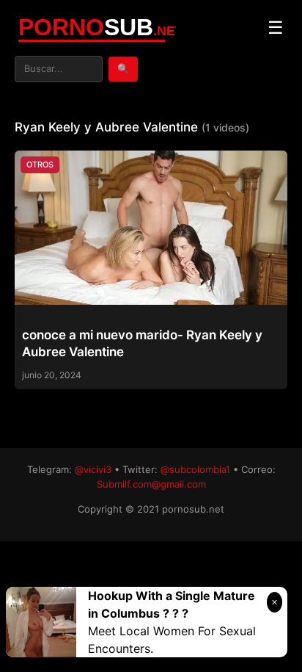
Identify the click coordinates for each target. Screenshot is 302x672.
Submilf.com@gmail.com (151, 484)
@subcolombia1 (195, 469)
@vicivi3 (93, 469)
